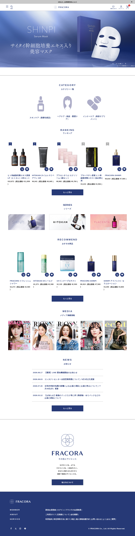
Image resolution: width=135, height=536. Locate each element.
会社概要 (74, 514)
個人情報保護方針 (83, 519)
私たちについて (67, 482)
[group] (67, 39)
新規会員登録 (50, 510)
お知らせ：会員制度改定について (67, 2)
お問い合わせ (96, 519)
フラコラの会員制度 (73, 510)
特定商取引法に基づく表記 (64, 519)
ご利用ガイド (50, 514)
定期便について (63, 514)
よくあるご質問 (109, 519)
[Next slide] (125, 63)
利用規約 (48, 519)
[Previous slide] (113, 63)
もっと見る (67, 192)
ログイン (60, 510)
